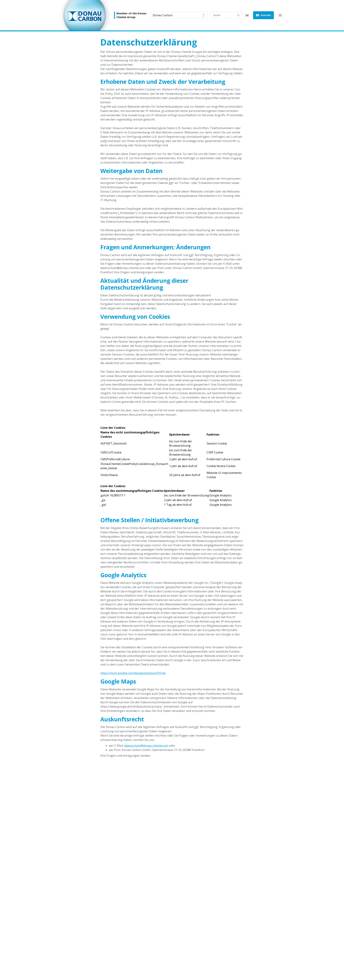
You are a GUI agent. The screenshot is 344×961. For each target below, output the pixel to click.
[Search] (238, 15)
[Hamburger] (280, 15)
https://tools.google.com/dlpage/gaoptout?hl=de (133, 673)
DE (247, 15)
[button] (263, 15)
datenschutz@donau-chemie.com (146, 746)
